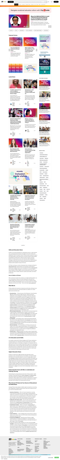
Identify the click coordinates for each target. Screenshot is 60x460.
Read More (5, 458)
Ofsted (21, 308)
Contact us (10, 449)
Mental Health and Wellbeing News (44, 180)
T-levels (46, 194)
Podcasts (36, 440)
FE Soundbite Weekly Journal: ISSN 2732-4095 (29, 443)
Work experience (42, 200)
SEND (44, 189)
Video (35, 441)
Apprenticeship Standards (43, 154)
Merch (40, 4)
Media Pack (27, 448)
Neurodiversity (42, 183)
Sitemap (10, 453)
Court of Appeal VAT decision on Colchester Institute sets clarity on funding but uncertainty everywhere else (29, 50)
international (41, 173)
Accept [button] (57, 457)
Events (37, 4)
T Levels (35, 302)
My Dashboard (37, 448)
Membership (36, 450)
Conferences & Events (47, 441)
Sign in (52, 1)
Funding (47, 170)
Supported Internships (43, 192)
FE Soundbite (24, 425)
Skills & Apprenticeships (38, 30)
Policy (48, 185)
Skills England (27, 313)
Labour (41, 175)
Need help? (36, 451)
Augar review (42, 158)
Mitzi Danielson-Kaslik (14, 161)
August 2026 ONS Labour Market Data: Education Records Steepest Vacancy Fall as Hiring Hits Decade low (16, 50)
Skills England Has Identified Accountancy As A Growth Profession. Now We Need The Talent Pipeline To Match (39, 18)
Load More (23, 245)
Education (11, 30)
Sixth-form (48, 189)
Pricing (27, 447)
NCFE (28, 129)
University (41, 198)
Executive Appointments (20, 449)
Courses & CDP (46, 442)
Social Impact (46, 30)
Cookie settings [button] (50, 457)
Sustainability (42, 194)
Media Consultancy (28, 450)
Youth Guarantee (34, 267)
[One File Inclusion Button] (30, 68)
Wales (45, 198)
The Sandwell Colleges (13, 133)
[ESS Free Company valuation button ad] (44, 70)
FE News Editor (28, 161)
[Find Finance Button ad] (44, 38)
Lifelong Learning (42, 177)
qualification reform (20, 335)
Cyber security (47, 166)
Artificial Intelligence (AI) (43, 156)
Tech (40, 196)
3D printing (41, 152)
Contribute (23, 4)
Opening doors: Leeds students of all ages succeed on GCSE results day (25, 1)
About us (10, 448)
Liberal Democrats (45, 175)
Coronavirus (41, 166)
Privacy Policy (11, 452)
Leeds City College (28, 102)
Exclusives (19, 4)
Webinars (45, 446)
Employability (22, 30)
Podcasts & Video (28, 4)
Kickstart (46, 173)
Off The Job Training (43, 185)
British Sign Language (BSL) (44, 160)
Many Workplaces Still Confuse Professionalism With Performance (15, 150)
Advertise (32, 4)
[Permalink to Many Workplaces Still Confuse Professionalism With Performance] (15, 142)
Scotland (41, 189)
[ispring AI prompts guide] (44, 62)
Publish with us (11, 451)
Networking (45, 443)
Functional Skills (42, 170)
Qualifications (45, 187)
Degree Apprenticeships (43, 168)
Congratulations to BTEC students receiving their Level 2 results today (30, 226)
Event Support (28, 451)
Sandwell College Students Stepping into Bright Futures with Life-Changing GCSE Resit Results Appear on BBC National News (15, 121)
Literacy (47, 177)
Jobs (35, 4)
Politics (41, 187)
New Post (36, 447)
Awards (45, 440)
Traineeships (44, 196)
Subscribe (56, 1)
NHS (46, 183)
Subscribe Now (43, 4)
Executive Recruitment (29, 449)
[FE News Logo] (3, 1)
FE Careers (21, 421)
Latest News (16, 4)
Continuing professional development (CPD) (43, 164)
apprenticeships (31, 404)
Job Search (19, 450)
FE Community (11, 450)
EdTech (16, 30)
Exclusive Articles (28, 440)
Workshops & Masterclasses (46, 448)
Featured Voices (28, 441)
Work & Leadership (29, 30)
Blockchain (46, 158)
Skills (11, 294)
